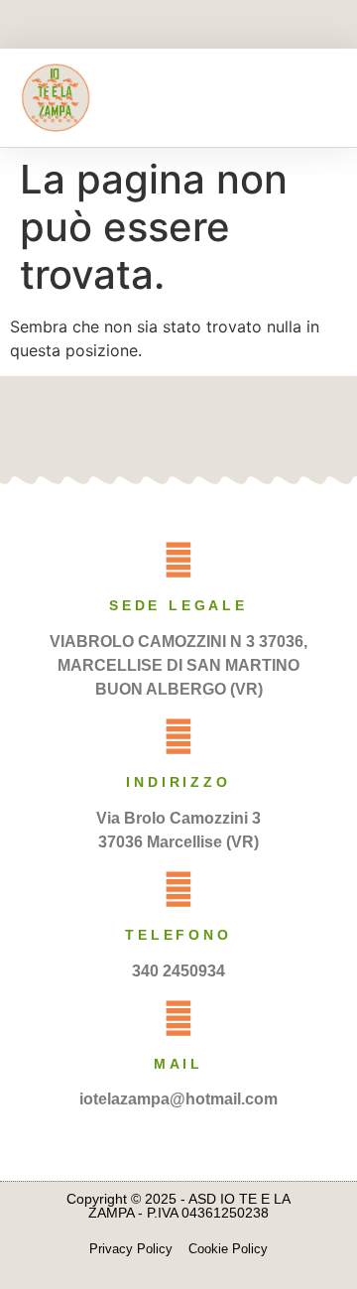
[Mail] (178, 1018)
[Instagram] (213, 26)
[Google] (210, 426)
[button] (323, 97)
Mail (178, 1064)
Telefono (178, 935)
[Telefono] (178, 889)
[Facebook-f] (145, 26)
